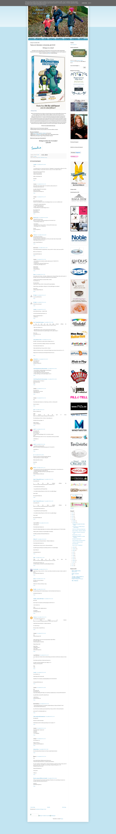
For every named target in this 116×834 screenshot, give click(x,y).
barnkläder (72, 508)
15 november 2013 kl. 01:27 (39, 409)
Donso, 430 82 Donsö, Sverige (42, 157)
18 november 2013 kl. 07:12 (43, 569)
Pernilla (34, 589)
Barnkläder (59, 39)
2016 (72, 514)
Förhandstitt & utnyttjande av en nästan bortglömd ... (78, 537)
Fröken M (35, 539)
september (74, 548)
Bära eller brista (74, 571)
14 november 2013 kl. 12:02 (42, 247)
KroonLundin (35, 569)
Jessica (34, 578)
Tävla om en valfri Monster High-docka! (78, 529)
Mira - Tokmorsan (75, 580)
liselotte (34, 467)
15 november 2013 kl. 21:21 (40, 467)
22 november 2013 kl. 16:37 (44, 655)
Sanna (34, 274)
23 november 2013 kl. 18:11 (41, 738)
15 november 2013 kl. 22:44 (48, 479)
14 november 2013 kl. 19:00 (48, 322)
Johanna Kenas (36, 749)
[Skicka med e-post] (42, 154)
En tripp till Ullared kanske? (76, 538)
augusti (74, 550)
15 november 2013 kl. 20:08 (39, 454)
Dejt (72, 574)
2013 (72, 519)
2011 (72, 565)
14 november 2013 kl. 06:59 (43, 217)
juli (73, 552)
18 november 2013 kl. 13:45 (40, 578)
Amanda (34, 309)
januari (74, 561)
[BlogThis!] (43, 154)
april (73, 557)
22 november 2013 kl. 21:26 (44, 703)
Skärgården (39, 39)
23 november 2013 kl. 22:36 (41, 756)
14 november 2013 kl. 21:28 (41, 388)
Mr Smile (35, 295)
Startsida (31, 39)
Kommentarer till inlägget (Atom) (41, 809)
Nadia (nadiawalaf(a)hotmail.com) (39, 716)
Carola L (34, 672)
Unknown (35, 234)
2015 (72, 516)
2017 (72, 512)
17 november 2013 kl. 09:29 (41, 539)
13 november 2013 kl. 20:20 (41, 164)
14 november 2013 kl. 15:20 (41, 259)
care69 (34, 429)
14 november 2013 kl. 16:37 (41, 309)
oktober (74, 547)
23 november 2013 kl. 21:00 (43, 749)
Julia (34, 557)
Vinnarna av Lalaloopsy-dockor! (77, 542)
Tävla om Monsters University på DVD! (78, 540)
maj (73, 555)
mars (73, 558)
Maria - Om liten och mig (76, 570)
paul (34, 409)
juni (73, 553)
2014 (72, 517)
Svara (34, 180)
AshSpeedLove (36, 359)
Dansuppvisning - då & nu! (76, 534)
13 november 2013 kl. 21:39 (41, 184)
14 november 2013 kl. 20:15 (43, 359)
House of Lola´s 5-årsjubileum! (77, 545)
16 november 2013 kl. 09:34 (44, 522)
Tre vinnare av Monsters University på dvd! (78, 533)
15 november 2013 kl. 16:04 (40, 444)
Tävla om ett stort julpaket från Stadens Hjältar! (78, 524)
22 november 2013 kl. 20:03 (41, 687)
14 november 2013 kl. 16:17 (41, 295)
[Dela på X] (44, 154)
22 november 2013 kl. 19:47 (41, 672)
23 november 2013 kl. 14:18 (41, 728)
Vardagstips (75, 39)
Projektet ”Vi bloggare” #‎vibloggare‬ (77, 578)
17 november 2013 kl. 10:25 (39, 557)
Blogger (61, 818)
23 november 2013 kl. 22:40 (52, 778)
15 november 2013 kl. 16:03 (40, 429)
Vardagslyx (67, 39)
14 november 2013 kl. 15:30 (40, 274)
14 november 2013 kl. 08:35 (41, 234)
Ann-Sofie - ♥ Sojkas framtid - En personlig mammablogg (78, 577)
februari (74, 560)
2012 (72, 563)
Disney (49, 53)
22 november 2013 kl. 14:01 (41, 633)
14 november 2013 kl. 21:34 (41, 397)
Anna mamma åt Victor (37, 339)
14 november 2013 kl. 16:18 (41, 302)
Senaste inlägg (32, 807)
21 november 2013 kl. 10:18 (48, 598)
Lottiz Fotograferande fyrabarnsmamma (40, 368)
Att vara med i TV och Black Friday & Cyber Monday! (78, 527)
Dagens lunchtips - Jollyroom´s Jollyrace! (79, 530)
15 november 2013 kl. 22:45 (48, 501)
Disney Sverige (35, 133)
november (74, 522)
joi (33, 454)
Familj (45, 39)
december (74, 520)
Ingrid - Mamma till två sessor (38, 479)
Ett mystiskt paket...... (75, 543)
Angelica (34, 164)
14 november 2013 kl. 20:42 (52, 368)
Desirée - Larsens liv (75, 573)
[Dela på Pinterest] (47, 154)
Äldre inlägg (64, 807)
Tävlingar (52, 39)
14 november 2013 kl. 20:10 (46, 339)
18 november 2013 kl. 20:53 (40, 589)
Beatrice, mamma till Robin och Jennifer (40, 778)
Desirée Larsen (35, 217)
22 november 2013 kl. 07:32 (41, 617)
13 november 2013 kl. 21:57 (41, 196)
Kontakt (82, 39)
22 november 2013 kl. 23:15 (50, 716)
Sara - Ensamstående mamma (38, 322)
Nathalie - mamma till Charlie (38, 598)
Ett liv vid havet (43, 133)
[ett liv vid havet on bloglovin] (75, 153)
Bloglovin (39, 134)
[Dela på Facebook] (45, 154)
